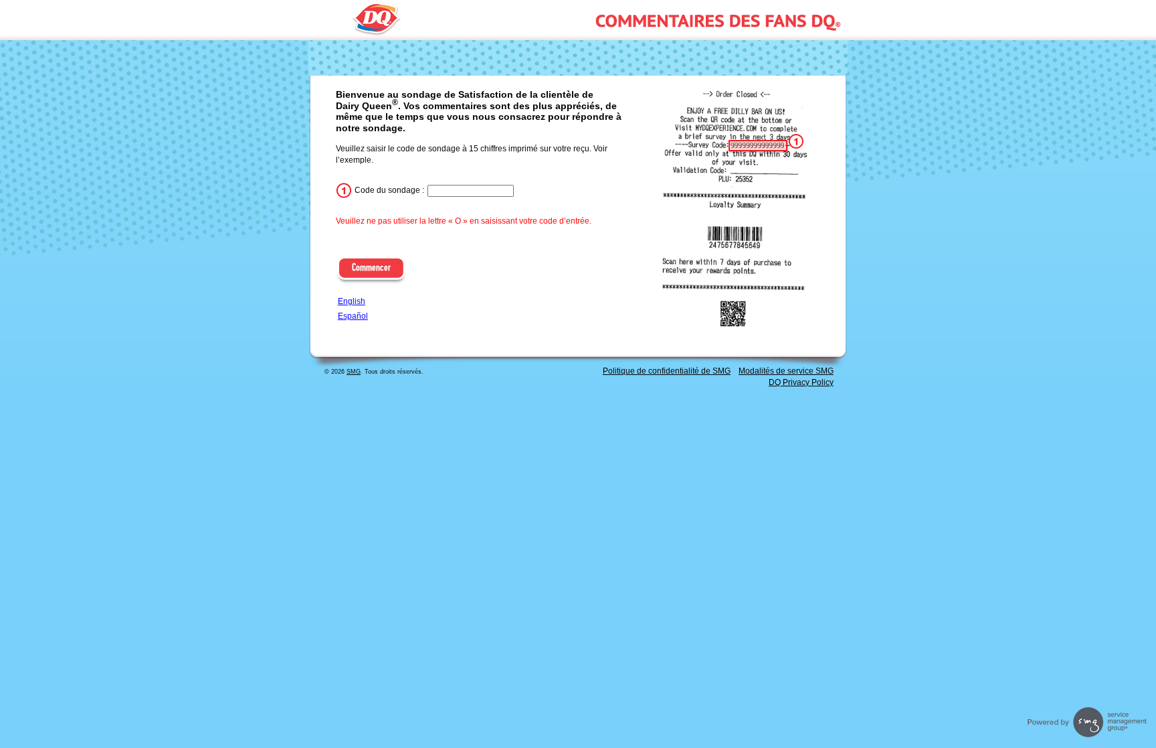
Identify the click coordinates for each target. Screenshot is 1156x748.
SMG (354, 371)
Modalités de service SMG (786, 371)
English (351, 301)
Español (353, 316)
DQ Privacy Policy (801, 382)
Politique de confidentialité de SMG (667, 371)
